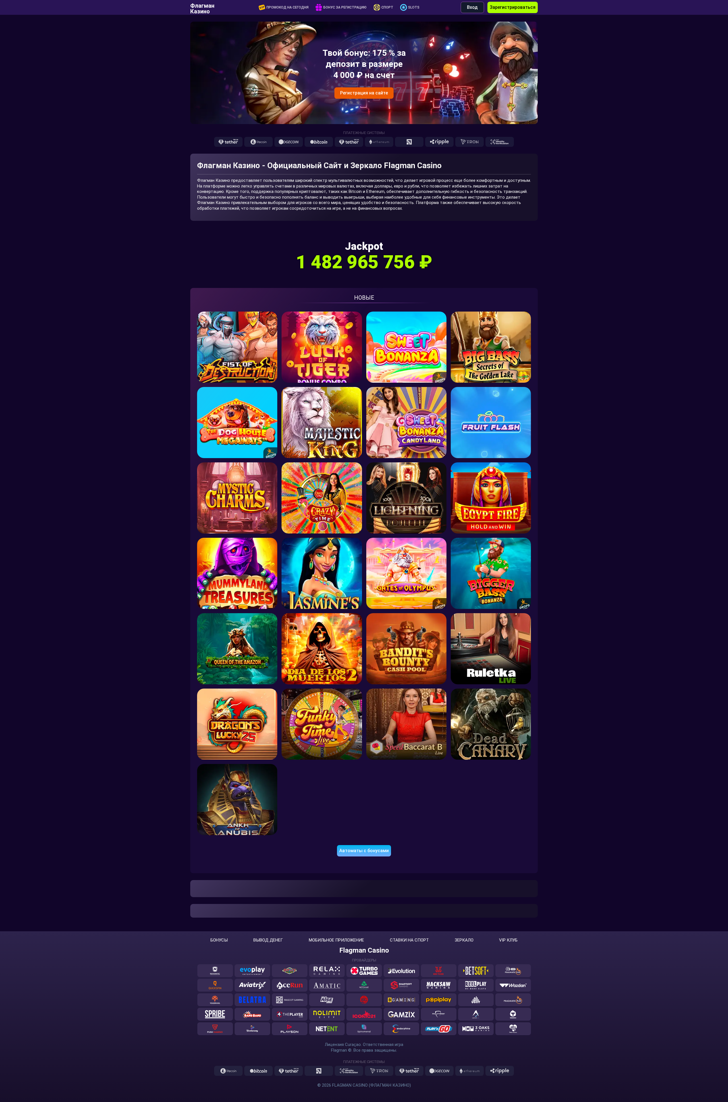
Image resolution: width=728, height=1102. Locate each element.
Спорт (387, 7)
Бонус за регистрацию (345, 7)
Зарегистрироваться (512, 7)
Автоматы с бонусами (364, 850)
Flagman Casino (364, 950)
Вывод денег (268, 940)
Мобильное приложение (336, 940)
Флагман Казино (202, 7)
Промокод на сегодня (287, 7)
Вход (472, 7)
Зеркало (464, 940)
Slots (413, 7)
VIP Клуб (508, 940)
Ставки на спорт (409, 940)
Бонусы (219, 940)
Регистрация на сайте (364, 93)
